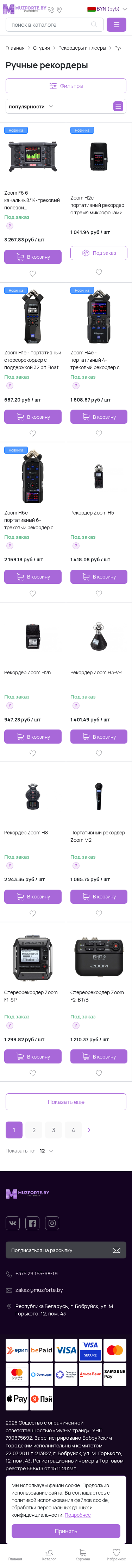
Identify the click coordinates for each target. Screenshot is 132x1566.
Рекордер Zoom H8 (26, 832)
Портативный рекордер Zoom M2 (97, 836)
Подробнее (78, 1514)
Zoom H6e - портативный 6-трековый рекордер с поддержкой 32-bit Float (32, 520)
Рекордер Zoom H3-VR (96, 672)
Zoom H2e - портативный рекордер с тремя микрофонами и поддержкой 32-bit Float (98, 205)
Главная (15, 47)
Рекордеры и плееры (82, 47)
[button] (116, 25)
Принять (66, 1531)
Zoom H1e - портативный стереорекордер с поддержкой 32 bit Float (32, 360)
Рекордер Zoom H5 (92, 512)
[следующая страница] (88, 1130)
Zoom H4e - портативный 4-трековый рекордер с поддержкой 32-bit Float (98, 360)
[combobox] (55, 25)
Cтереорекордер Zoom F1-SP (31, 996)
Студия (41, 47)
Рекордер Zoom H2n (27, 672)
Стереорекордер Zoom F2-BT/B (97, 996)
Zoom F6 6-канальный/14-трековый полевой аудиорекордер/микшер (32, 200)
